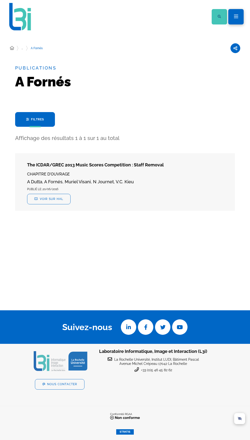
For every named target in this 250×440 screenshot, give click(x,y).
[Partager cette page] (235, 48)
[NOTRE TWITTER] (163, 327)
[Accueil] (12, 48)
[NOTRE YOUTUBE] (180, 327)
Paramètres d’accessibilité (239, 418)
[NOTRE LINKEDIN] (128, 327)
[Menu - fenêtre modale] (236, 16)
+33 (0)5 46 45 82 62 (156, 370)
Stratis (125, 431)
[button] (219, 16)
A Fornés (37, 48)
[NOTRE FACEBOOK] (146, 327)
